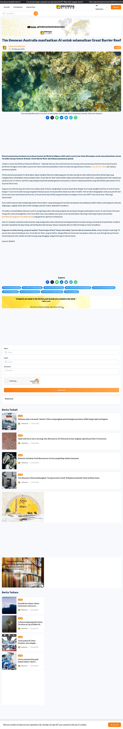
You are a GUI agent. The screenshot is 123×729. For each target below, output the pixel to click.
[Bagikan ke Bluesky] (66, 117)
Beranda (6, 7)
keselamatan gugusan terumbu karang (18, 217)
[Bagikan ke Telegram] (71, 117)
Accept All (115, 725)
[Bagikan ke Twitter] (52, 117)
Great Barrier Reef (98, 167)
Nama (6, 348)
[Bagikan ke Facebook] (47, 117)
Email (6, 358)
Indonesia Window (17, 46)
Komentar (8, 367)
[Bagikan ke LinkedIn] (61, 117)
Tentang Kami (17, 7)
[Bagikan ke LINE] (57, 117)
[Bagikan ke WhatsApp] (75, 117)
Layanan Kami (30, 7)
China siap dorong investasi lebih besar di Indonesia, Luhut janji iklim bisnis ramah (89, 2)
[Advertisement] (61, 137)
